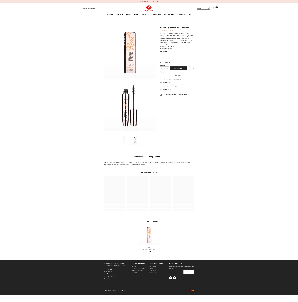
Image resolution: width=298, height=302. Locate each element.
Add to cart (178, 68)
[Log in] (213, 8)
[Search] (203, 8)
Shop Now (155, 2)
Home (105, 23)
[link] (114, 207)
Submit (189, 272)
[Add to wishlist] (190, 68)
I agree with (165, 72)
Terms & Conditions (172, 72)
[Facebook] (170, 277)
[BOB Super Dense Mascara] (149, 234)
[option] (124, 140)
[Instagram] (174, 277)
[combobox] (202, 8)
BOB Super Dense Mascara (149, 249)
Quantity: (162, 65)
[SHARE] (193, 68)
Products (110, 23)
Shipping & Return (153, 157)
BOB (166, 44)
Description (138, 157)
